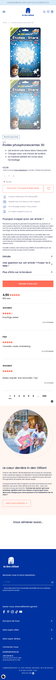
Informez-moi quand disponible (23, 188)
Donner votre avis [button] (28, 283)
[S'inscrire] (52, 582)
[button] (10, 396)
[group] (28, 295)
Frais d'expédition (20, 170)
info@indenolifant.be (11, 652)
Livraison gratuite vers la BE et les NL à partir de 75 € (28, 2)
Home (5, 23)
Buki (4, 142)
